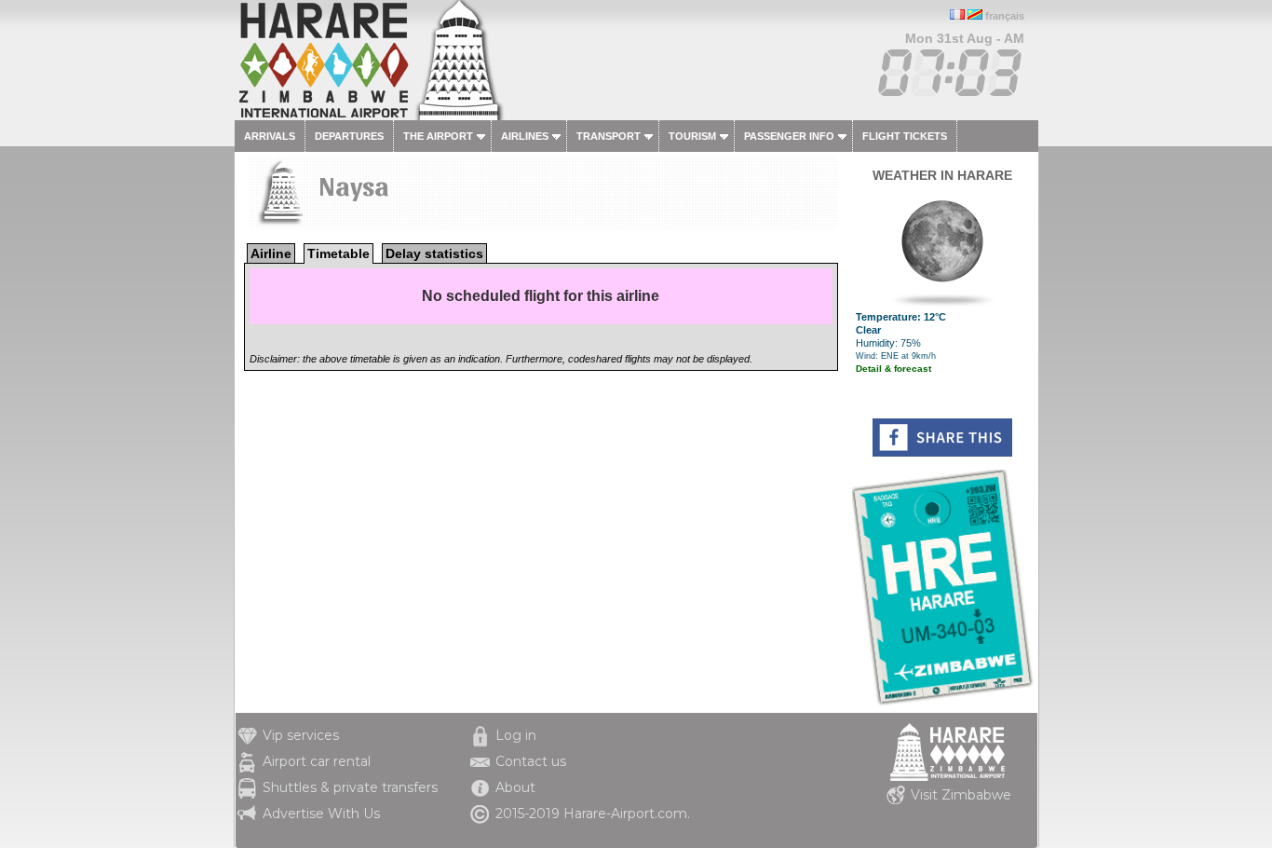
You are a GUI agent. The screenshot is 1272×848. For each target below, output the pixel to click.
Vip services (301, 735)
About (515, 787)
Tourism (692, 136)
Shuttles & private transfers (350, 787)
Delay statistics (434, 253)
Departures (349, 136)
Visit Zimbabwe (961, 794)
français (1004, 15)
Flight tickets (904, 136)
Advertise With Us (321, 813)
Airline (270, 253)
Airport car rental (317, 761)
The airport (438, 136)
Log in (515, 735)
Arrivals (269, 136)
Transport (608, 136)
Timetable (338, 253)
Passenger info (789, 136)
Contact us (530, 761)
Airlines (524, 136)
